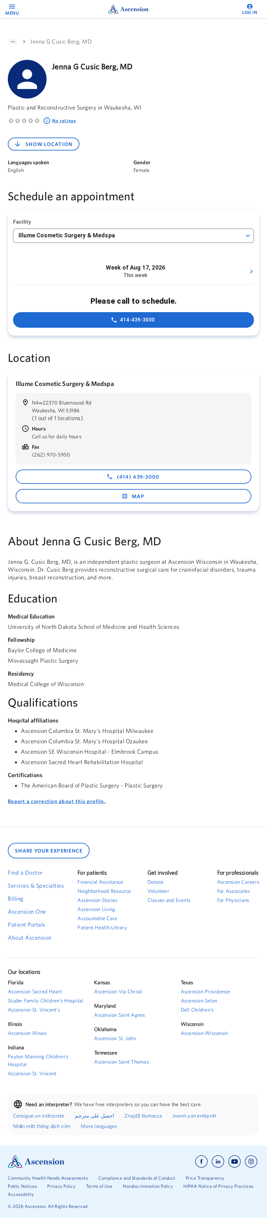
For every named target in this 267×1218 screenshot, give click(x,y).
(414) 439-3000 (138, 477)
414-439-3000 (137, 320)
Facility (22, 222)
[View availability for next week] (251, 271)
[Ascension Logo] (71, 1161)
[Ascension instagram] (251, 1161)
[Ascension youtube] (234, 1161)
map (138, 496)
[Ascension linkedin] (218, 1161)
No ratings (64, 120)
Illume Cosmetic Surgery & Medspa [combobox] (67, 235)
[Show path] (13, 41)
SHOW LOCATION (48, 144)
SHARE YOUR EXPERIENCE (48, 851)
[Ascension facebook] (201, 1161)
